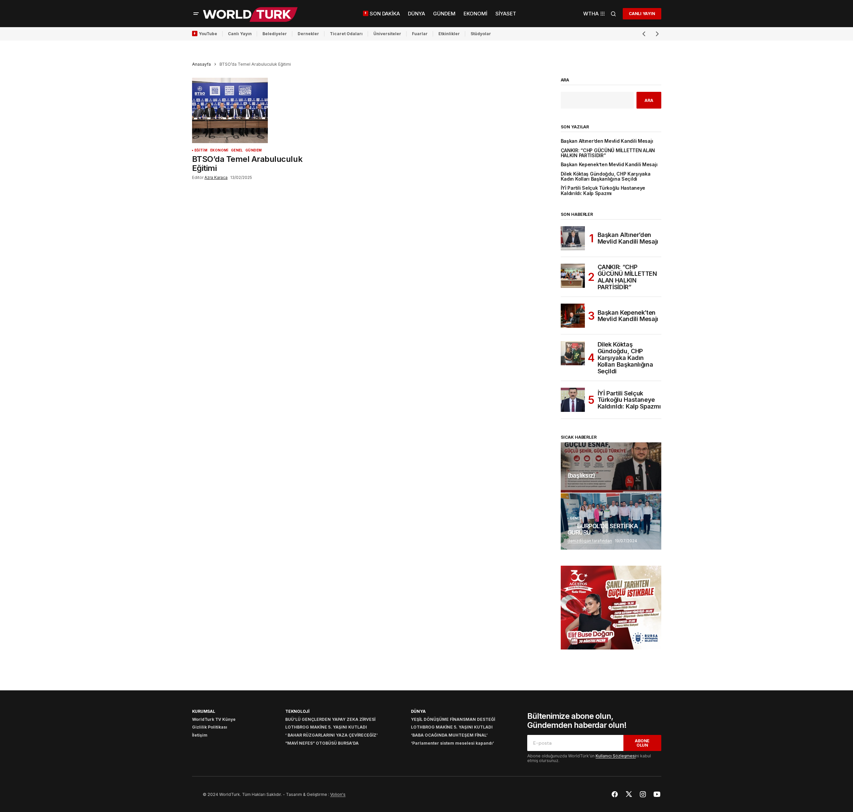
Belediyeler (274, 33)
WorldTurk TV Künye (214, 719)
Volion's (338, 794)
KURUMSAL (203, 711)
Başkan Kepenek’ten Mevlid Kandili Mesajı (609, 164)
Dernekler (308, 33)
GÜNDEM (253, 150)
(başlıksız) (581, 475)
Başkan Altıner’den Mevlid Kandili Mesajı (607, 141)
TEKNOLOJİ (297, 711)
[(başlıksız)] (611, 467)
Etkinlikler (449, 33)
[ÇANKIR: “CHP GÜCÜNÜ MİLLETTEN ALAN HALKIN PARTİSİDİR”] (573, 276)
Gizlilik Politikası (209, 727)
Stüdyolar (481, 33)
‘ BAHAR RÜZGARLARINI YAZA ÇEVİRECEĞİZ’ (331, 735)
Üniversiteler (387, 33)
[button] (196, 14)
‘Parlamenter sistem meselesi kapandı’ (452, 743)
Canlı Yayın (240, 33)
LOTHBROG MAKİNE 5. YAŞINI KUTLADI (326, 727)
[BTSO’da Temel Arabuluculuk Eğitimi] (250, 110)
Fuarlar (420, 33)
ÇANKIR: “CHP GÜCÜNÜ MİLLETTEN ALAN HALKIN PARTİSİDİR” (608, 153)
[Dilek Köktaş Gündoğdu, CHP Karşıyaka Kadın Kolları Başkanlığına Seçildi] (573, 353)
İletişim (199, 735)
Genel (237, 150)
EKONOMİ (219, 150)
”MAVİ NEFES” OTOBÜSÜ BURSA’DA (322, 743)
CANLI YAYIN (642, 13)
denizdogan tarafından (589, 540)
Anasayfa (201, 64)
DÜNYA (418, 711)
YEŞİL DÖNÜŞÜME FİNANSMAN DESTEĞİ (453, 719)
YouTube (208, 33)
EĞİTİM (200, 150)
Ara (565, 80)
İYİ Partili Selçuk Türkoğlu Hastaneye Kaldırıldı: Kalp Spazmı (603, 191)
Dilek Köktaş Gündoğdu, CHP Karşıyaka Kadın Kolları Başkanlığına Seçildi (606, 177)
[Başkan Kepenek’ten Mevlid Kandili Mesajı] (573, 316)
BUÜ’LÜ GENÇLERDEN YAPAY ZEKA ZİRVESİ (330, 719)
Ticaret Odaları (346, 33)
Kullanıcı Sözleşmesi (616, 755)
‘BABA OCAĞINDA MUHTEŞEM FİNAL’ (449, 735)
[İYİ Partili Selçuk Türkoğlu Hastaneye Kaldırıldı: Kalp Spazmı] (573, 400)
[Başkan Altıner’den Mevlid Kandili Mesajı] (573, 238)
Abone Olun (642, 743)
